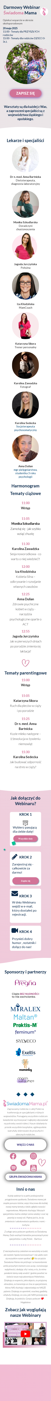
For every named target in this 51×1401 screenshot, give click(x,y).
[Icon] (13, 1156)
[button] (25, 1144)
